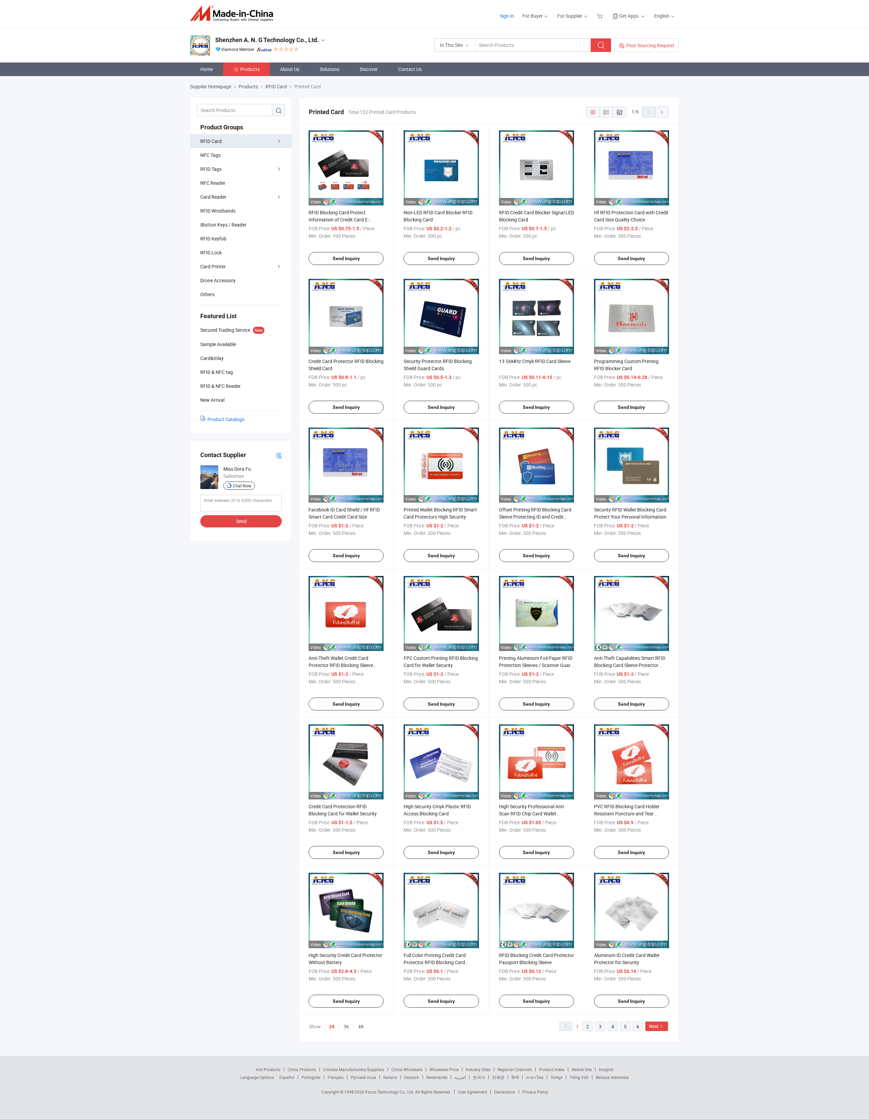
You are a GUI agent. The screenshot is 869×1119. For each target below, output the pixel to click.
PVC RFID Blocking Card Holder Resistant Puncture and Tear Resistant (627, 813)
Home (206, 69)
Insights (606, 1069)
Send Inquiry (346, 258)
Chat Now (242, 485)
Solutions (329, 69)
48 (361, 1026)
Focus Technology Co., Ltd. (390, 1092)
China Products (302, 1069)
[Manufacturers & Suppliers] (233, 13)
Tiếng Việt (579, 1077)
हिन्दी (515, 1077)
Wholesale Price (444, 1069)
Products (250, 69)
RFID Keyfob (213, 238)
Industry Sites (478, 1069)
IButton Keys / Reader (223, 224)
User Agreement (472, 1092)
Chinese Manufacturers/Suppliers (353, 1069)
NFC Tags (210, 155)
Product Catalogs (225, 419)
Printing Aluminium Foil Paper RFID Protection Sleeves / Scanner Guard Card (536, 665)
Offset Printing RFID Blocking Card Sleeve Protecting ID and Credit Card (535, 516)
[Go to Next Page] (661, 112)
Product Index (552, 1069)
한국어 (479, 1077)
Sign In (507, 16)
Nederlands (436, 1077)
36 (346, 1026)
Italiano (390, 1077)
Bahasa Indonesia (612, 1077)
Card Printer (213, 266)
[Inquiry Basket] (600, 16)
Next (654, 1026)
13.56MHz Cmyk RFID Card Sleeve (535, 361)
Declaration (504, 1092)
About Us (289, 69)
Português (310, 1077)
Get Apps (629, 16)
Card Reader (213, 197)
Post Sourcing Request (650, 45)
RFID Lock (211, 252)
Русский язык (363, 1077)
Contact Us (410, 69)
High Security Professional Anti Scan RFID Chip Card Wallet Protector (531, 813)
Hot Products (268, 1069)
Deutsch (411, 1077)
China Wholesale (406, 1069)
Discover (369, 69)
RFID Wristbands (218, 210)
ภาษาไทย (534, 1077)
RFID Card (211, 141)
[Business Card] (279, 455)
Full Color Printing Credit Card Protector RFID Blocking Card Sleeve (435, 962)
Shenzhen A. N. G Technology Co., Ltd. (267, 39)
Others (207, 294)
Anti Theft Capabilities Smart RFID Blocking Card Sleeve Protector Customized (629, 665)
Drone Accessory (218, 280)
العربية (460, 1077)
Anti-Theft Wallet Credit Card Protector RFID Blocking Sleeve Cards (341, 665)
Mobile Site (582, 1069)
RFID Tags (211, 169)
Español (286, 1077)
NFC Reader (212, 183)
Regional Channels (515, 1069)
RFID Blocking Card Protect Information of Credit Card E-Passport (339, 219)
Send (241, 521)
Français (336, 1077)
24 (331, 1026)
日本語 (498, 1077)
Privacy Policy (535, 1092)
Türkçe (556, 1077)
